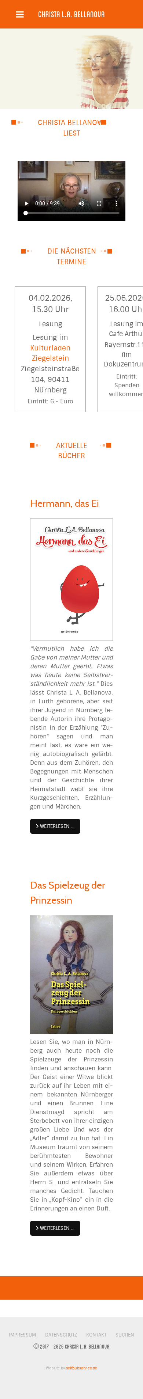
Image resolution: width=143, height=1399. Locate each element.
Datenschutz (61, 1335)
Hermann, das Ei (64, 503)
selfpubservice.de (81, 1368)
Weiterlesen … (56, 826)
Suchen (124, 1335)
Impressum (22, 1335)
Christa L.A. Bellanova (71, 14)
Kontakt (96, 1335)
